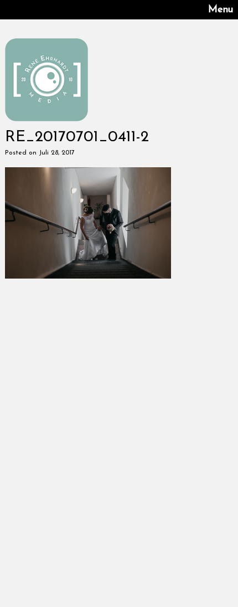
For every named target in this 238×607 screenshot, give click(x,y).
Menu (220, 10)
